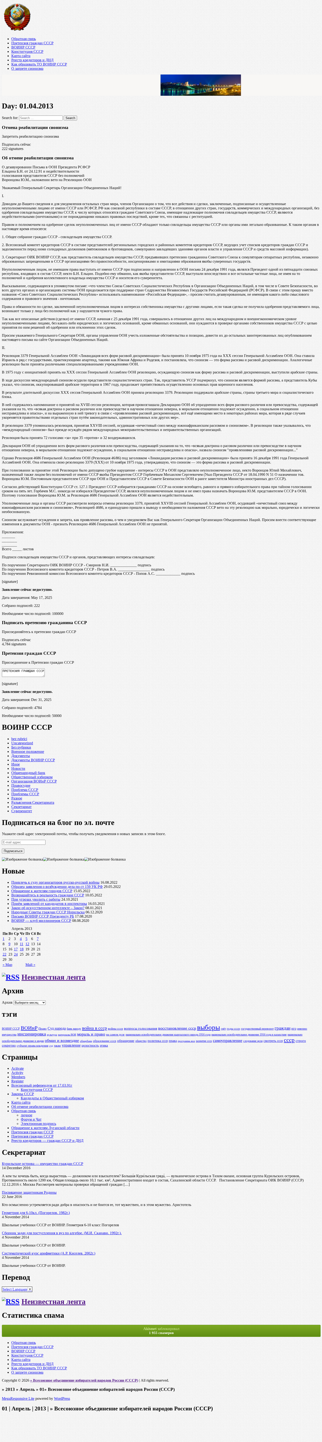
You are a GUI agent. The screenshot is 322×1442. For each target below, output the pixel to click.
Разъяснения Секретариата (32, 802)
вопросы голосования (140, 1028)
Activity (17, 1073)
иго (293, 1028)
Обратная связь (23, 39)
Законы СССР (22, 1094)
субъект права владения (32, 1045)
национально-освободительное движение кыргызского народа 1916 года (168, 1034)
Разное (16, 798)
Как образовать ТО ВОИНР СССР (39, 64)
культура (52, 1034)
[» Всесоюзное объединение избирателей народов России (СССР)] (17, 31)
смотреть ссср (273, 1041)
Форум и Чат (31, 1119)
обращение (125, 1041)
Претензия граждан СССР (32, 43)
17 (16, 949)
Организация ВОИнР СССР (34, 781)
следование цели (253, 1041)
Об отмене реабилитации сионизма (39, 1107)
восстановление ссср (177, 1028)
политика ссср (158, 1041)
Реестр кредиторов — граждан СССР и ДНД (47, 1141)
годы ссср (233, 1028)
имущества (9, 1034)
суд (51, 1045)
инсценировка (31, 1033)
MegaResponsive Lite (18, 1398)
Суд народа (57, 1028)
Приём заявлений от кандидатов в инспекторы (49, 904)
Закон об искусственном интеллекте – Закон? (47, 908)
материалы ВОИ (67, 1034)
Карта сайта (20, 56)
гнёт (223, 1028)
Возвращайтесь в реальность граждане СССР (47, 895)
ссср (289, 1040)
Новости (18, 769)
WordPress (62, 1398)
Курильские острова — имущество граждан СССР (42, 1164)
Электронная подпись (38, 1124)
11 (21, 944)
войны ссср (115, 1028)
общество (141, 1041)
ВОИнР (29, 1028)
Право (42, 1028)
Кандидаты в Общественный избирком (52, 1098)
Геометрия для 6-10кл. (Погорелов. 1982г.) (36, 1213)
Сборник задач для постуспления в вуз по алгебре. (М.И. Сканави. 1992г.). (62, 1233)
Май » (30, 965)
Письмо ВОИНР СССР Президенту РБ (42, 916)
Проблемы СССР (25, 794)
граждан (282, 1028)
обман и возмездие (62, 1040)
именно (302, 1028)
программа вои (186, 1041)
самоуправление (227, 1040)
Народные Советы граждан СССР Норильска (48, 912)
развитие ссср (204, 1041)
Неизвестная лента (53, 977)
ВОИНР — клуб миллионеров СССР (41, 921)
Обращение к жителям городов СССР (41, 891)
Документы (20, 756)
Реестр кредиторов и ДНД (32, 60)
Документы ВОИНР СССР (33, 760)
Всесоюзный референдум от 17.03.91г (41, 1085)
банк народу (74, 1028)
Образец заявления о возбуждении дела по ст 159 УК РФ (57, 887)
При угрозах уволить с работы (35, 899)
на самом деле (115, 1034)
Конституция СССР (27, 52)
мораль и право (91, 1034)
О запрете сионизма (27, 68)
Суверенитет (21, 811)
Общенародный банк (28, 773)
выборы (208, 1027)
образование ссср (104, 1041)
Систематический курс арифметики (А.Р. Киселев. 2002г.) (48, 1253)
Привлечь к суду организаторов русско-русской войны (55, 882)
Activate (17, 1068)
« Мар (7, 965)
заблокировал (161, 1331)
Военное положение (27, 752)
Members (18, 1077)
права (173, 1041)
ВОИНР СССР (23, 47)
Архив (7, 1002)
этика (104, 1045)
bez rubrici (19, 739)
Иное (15, 764)
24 (16, 954)
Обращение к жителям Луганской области (45, 1128)
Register (17, 1081)
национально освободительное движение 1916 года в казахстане (249, 1034)
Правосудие (20, 785)
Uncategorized (22, 743)
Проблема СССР (24, 790)
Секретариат (21, 807)
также (57, 1045)
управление (71, 1045)
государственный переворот (257, 1028)
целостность (90, 1045)
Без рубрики (21, 747)
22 (4, 954)
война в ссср (94, 1028)
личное (26, 1115)
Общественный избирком (32, 777)
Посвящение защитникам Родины (29, 1192)
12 (27, 944)
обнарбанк (86, 1041)
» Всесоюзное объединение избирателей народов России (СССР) (84, 1380)
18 (22, 949)
